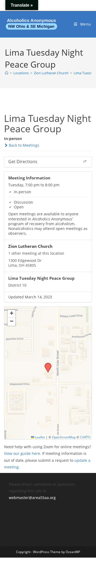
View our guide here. (22, 453)
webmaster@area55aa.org (32, 497)
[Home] (6, 73)
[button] (46, 364)
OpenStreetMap (64, 437)
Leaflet (39, 437)
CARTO (85, 437)
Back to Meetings (23, 145)
